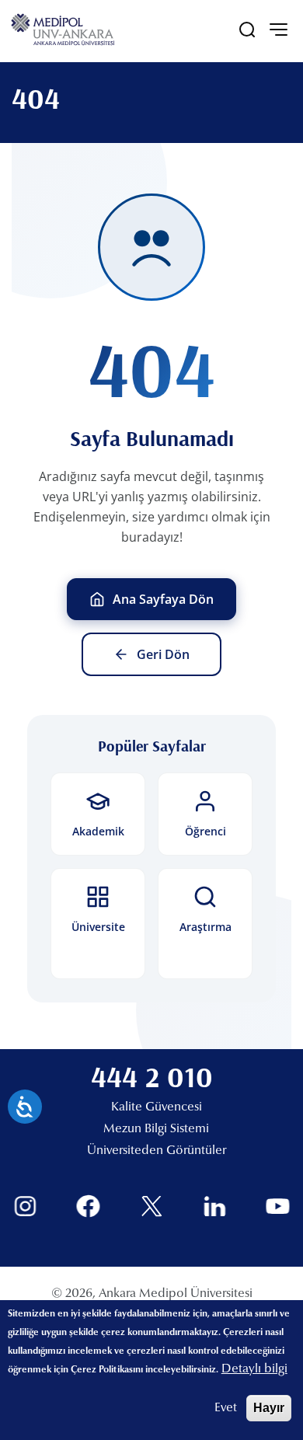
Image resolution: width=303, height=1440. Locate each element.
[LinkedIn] (214, 1206)
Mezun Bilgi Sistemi (156, 1129)
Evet (225, 1408)
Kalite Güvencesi (156, 1107)
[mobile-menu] (278, 29)
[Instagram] (25, 1206)
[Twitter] (151, 1206)
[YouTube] (277, 1206)
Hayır (268, 1407)
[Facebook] (88, 1206)
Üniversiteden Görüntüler (156, 1151)
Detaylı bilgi (254, 1369)
